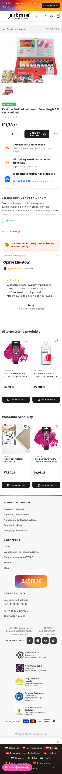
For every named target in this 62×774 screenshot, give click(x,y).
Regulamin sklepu (13, 525)
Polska (51, 748)
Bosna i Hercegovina (17, 763)
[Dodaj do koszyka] (16, 400)
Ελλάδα (45, 758)
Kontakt (8, 562)
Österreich (13, 753)
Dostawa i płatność (14, 509)
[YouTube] (45, 640)
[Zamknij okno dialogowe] (57, 742)
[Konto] (44, 16)
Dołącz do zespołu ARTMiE (18, 557)
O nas (7, 546)
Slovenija (17, 758)
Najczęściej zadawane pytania (20, 520)
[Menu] (3, 16)
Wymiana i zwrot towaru (17, 514)
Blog (6, 568)
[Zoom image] (29, 62)
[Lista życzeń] (51, 16)
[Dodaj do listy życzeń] (25, 341)
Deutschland (31, 753)
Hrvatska (50, 753)
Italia (32, 758)
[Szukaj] (37, 16)
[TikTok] (53, 640)
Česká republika (32, 748)
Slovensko (12, 748)
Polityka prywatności (15, 530)
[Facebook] (30, 640)
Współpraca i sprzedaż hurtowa (21, 552)
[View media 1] (7, 90)
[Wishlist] (56, 134)
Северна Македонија (45, 763)
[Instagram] (37, 640)
